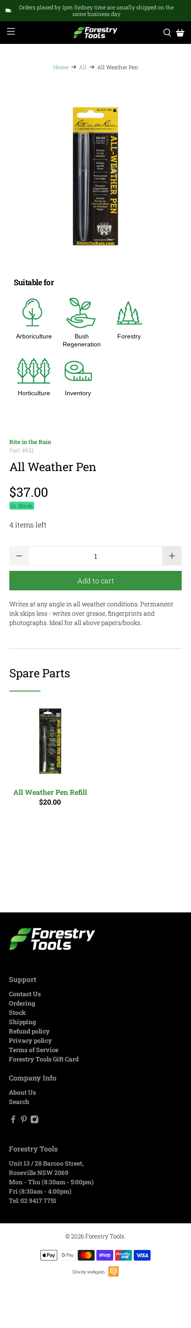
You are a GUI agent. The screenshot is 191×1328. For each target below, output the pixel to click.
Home (60, 67)
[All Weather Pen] (95, 176)
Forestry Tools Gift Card (44, 1059)
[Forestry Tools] (95, 32)
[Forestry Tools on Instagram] (34, 1121)
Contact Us (25, 994)
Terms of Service (33, 1049)
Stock (17, 1012)
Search (19, 1101)
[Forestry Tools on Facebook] (13, 1121)
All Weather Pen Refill (50, 791)
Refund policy (29, 1031)
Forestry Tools (104, 1236)
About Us (22, 1092)
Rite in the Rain (30, 441)
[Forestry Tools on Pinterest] (24, 1121)
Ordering (22, 1003)
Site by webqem (88, 1272)
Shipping (22, 1022)
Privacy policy (30, 1040)
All (83, 67)
